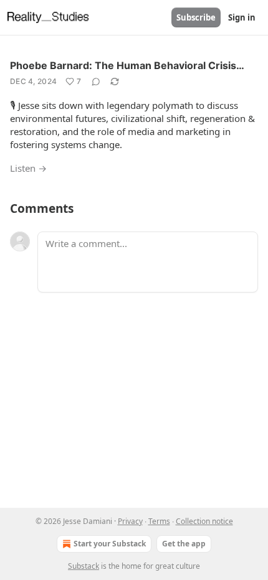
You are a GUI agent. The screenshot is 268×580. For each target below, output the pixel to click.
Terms (159, 521)
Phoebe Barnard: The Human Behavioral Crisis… (127, 65)
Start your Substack (110, 543)
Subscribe (196, 17)
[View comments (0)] (96, 81)
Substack (83, 566)
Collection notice (204, 521)
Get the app (184, 543)
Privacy (130, 521)
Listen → (28, 168)
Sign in (242, 17)
